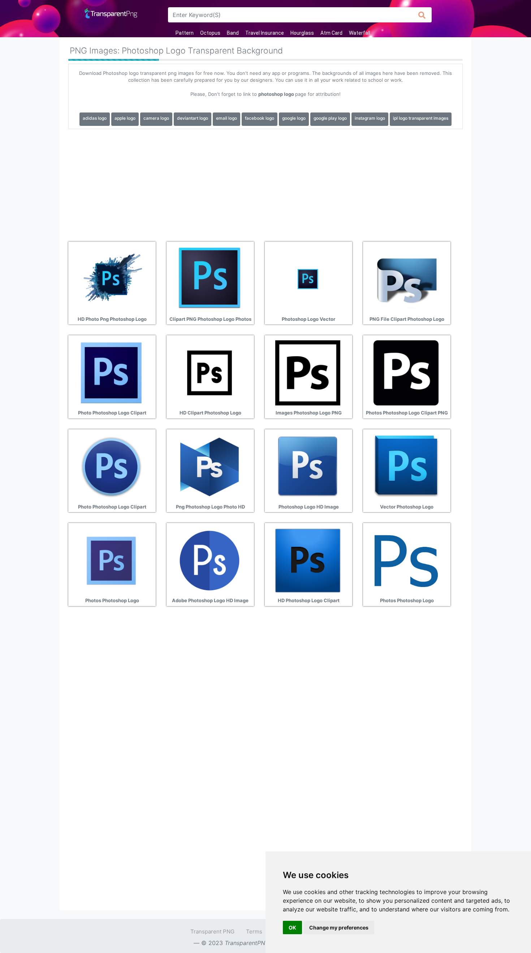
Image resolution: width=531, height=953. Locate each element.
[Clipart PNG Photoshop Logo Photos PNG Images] (209, 278)
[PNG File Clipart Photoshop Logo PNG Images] (406, 278)
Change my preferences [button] (338, 927)
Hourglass (302, 33)
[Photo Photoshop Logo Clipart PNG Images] (111, 372)
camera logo (156, 118)
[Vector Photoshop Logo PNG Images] (406, 466)
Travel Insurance (264, 33)
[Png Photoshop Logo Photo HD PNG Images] (209, 466)
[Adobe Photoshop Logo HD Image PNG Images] (209, 560)
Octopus (210, 33)
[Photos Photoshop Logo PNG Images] (111, 560)
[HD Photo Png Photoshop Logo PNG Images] (111, 278)
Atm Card (331, 33)
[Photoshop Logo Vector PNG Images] (307, 278)
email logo (226, 118)
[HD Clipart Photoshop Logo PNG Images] (209, 372)
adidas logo (95, 118)
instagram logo (370, 118)
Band (233, 33)
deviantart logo (192, 118)
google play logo (330, 118)
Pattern (185, 33)
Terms (254, 931)
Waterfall (359, 33)
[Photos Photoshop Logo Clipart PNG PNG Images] (406, 372)
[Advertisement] (265, 182)
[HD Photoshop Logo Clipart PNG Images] (307, 560)
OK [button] (292, 927)
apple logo (125, 118)
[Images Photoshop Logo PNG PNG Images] (307, 372)
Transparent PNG (212, 931)
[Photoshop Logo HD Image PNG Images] (307, 466)
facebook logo (259, 118)
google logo (294, 118)
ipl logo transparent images (420, 118)
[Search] (422, 14)
